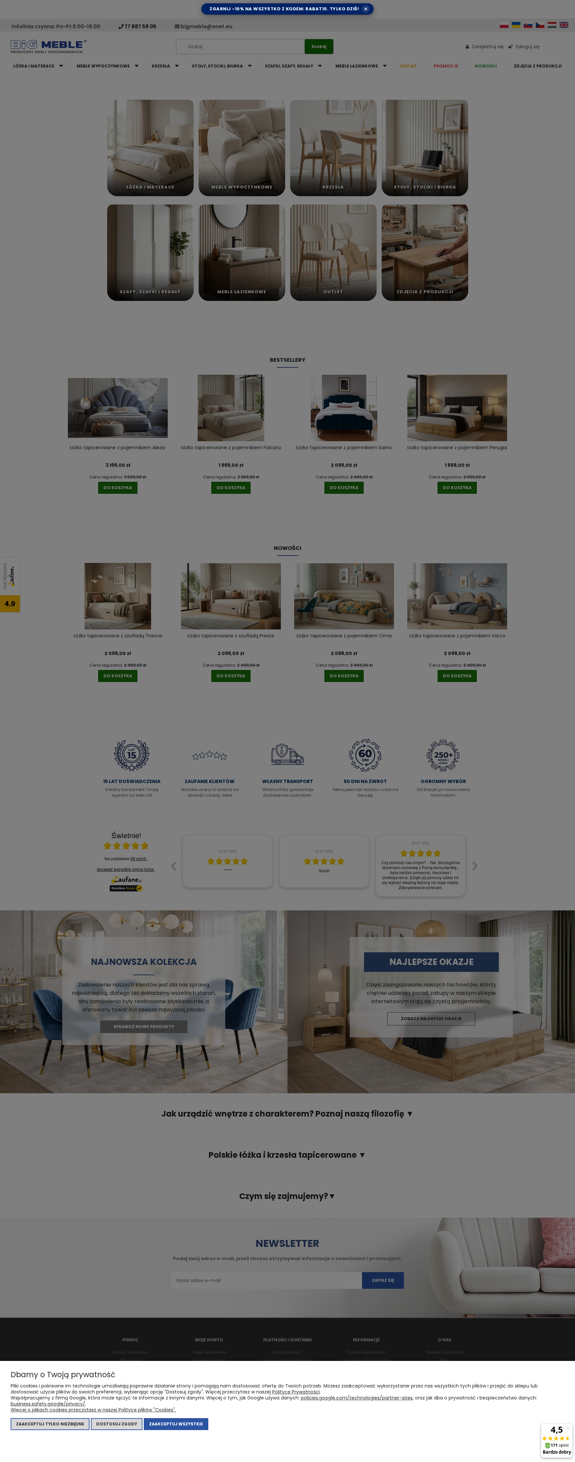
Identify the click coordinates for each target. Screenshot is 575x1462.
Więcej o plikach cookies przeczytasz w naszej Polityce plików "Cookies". (93, 1409)
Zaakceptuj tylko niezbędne (50, 1424)
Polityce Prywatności (296, 1392)
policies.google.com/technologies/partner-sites (357, 1398)
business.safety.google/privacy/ (48, 1403)
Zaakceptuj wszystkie (176, 1424)
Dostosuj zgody (116, 1424)
